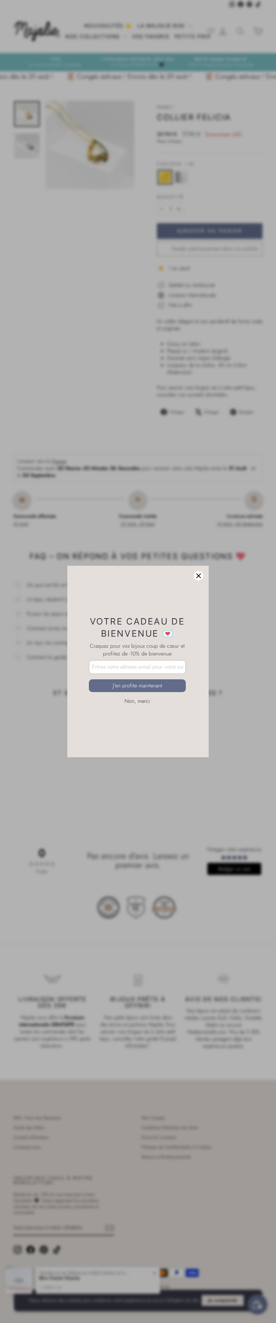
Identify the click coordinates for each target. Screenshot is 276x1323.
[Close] (198, 575)
